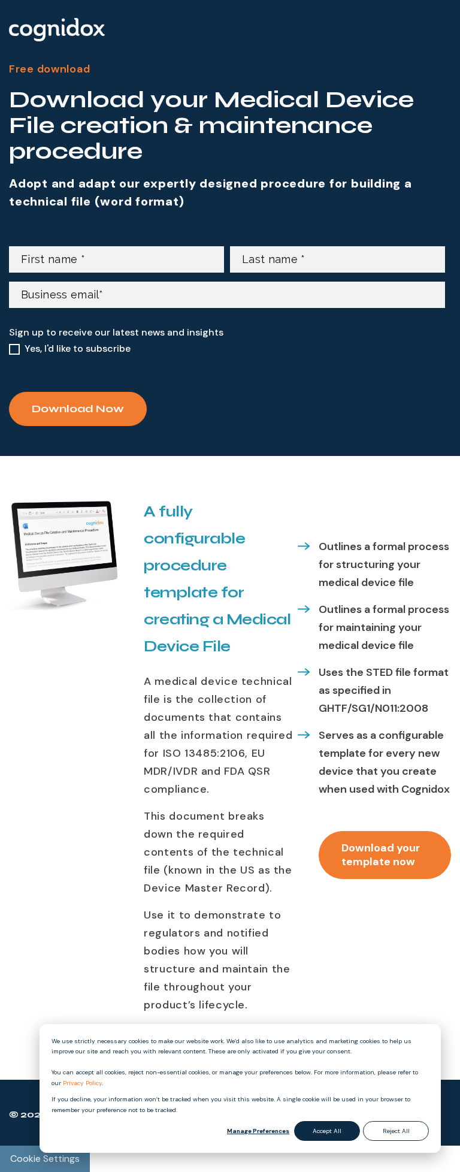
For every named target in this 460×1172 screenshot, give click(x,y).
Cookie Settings (45, 1158)
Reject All (396, 1131)
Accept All (327, 1131)
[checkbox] (227, 348)
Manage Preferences (258, 1131)
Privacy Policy (82, 1083)
